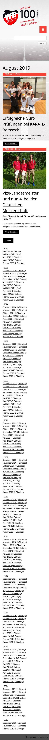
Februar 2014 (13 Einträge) (14, 715)
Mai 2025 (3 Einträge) (12, 288)
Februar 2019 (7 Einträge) (13, 529)
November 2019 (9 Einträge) (15, 502)
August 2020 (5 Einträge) (13, 472)
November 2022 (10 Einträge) (15, 386)
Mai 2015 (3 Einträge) (12, 670)
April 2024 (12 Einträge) (13, 331)
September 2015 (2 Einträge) (15, 658)
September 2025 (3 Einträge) (15, 279)
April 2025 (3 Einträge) (12, 291)
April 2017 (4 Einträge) (12, 599)
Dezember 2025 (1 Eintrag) (14, 270)
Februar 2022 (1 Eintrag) (13, 413)
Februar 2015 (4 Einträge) (13, 679)
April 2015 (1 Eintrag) (12, 673)
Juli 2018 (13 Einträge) (12, 554)
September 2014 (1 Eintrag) (14, 698)
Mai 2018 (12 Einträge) (12, 560)
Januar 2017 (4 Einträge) (13, 608)
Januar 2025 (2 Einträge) (13, 300)
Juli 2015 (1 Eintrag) (11, 664)
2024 (6, 304)
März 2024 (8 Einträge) (12, 333)
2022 (6, 381)
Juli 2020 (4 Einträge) (12, 474)
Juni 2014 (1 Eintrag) (11, 704)
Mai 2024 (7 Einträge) (12, 328)
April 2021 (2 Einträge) (12, 447)
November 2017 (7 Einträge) (15, 582)
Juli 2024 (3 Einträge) (12, 322)
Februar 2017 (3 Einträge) (13, 605)
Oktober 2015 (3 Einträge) (14, 655)
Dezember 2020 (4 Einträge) (15, 460)
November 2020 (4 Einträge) (15, 463)
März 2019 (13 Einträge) (13, 526)
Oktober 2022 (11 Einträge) (14, 389)
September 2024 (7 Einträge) (15, 316)
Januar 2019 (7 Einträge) (13, 532)
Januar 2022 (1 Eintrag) (13, 416)
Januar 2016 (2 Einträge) (13, 642)
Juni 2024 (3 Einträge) (12, 325)
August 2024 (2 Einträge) (13, 319)
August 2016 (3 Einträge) (13, 627)
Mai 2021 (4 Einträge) (12, 444)
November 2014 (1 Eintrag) (14, 692)
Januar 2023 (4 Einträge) (13, 376)
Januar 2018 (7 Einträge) (13, 571)
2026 (6, 248)
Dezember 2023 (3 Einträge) (15, 344)
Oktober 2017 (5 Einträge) (14, 585)
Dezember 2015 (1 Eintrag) (14, 649)
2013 (6, 720)
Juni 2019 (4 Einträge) (12, 517)
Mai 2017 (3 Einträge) (12, 596)
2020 (6, 457)
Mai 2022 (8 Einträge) (12, 404)
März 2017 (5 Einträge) (12, 602)
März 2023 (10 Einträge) (13, 370)
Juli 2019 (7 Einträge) (12, 514)
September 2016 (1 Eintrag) (14, 624)
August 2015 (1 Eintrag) (13, 661)
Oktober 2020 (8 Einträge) (14, 466)
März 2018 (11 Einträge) (13, 565)
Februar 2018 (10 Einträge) (14, 568)
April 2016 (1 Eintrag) (12, 633)
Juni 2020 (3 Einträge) (12, 477)
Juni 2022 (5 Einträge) (12, 401)
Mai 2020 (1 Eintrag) (11, 480)
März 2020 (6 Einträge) (12, 486)
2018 (6, 536)
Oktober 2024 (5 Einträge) (14, 313)
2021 (6, 420)
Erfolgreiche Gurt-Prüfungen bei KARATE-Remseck (24, 124)
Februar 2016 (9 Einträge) (13, 639)
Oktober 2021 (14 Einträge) (14, 429)
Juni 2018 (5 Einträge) (12, 557)
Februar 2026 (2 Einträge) (13, 263)
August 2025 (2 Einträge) (13, 282)
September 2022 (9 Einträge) (15, 392)
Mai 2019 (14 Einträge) (12, 520)
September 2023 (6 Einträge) (15, 353)
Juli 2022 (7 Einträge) (12, 398)
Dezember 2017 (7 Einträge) (15, 579)
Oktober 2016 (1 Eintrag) (13, 621)
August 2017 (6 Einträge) (13, 590)
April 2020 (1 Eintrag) (12, 483)
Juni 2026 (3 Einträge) (12, 251)
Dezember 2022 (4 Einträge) (15, 383)
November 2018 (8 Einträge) (15, 542)
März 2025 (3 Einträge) (12, 294)
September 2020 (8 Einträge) (15, 469)
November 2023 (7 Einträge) (15, 347)
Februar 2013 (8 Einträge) (13, 729)
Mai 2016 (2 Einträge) (12, 630)
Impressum (43, 737)
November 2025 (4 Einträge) (15, 273)
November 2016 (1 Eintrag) (14, 618)
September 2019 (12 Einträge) (15, 508)
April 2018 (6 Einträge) (12, 563)
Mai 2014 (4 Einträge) (12, 706)
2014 (6, 686)
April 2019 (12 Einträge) (13, 523)
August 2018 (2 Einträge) (13, 551)
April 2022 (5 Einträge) (12, 407)
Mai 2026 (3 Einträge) (12, 254)
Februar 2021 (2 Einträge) (13, 449)
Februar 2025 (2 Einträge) (13, 297)
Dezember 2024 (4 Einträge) (15, 307)
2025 (6, 267)
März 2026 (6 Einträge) (12, 260)
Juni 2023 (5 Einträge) (12, 361)
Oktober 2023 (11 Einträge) (14, 350)
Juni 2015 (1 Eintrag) (11, 667)
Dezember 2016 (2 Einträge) (15, 615)
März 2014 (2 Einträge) (12, 712)
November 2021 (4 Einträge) (15, 426)
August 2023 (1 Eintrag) (13, 356)
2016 (6, 613)
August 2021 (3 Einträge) (13, 435)
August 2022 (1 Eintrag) (13, 395)
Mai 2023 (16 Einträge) (12, 364)
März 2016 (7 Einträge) (12, 636)
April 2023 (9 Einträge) (12, 367)
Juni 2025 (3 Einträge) (12, 285)
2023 (6, 341)
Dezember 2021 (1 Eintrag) (14, 423)
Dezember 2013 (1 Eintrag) (14, 723)
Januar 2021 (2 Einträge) (13, 452)
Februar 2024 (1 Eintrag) (13, 336)
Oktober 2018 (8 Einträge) (14, 545)
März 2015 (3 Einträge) (12, 676)
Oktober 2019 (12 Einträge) (14, 505)
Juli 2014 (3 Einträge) (12, 701)
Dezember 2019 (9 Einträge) (15, 499)
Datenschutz (30, 737)
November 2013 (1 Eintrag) (14, 726)
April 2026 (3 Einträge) (12, 257)
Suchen (42, 43)
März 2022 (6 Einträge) (12, 410)
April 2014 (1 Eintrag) (12, 709)
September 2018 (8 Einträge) (15, 548)
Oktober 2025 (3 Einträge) (14, 276)
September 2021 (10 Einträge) (15, 432)
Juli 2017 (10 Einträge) (12, 593)
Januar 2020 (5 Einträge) (13, 492)
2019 (6, 497)
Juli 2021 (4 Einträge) (12, 438)
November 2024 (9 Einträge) (15, 310)
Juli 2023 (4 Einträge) (12, 358)
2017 (6, 576)
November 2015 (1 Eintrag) (14, 652)
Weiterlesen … (11, 144)
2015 (6, 646)
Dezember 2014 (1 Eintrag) (14, 689)
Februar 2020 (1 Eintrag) (13, 489)
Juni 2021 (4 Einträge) (12, 441)
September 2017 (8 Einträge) (15, 588)
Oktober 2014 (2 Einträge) (14, 695)
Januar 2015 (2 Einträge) (13, 681)
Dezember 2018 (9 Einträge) (15, 539)
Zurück (8, 240)
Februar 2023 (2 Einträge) (13, 373)
